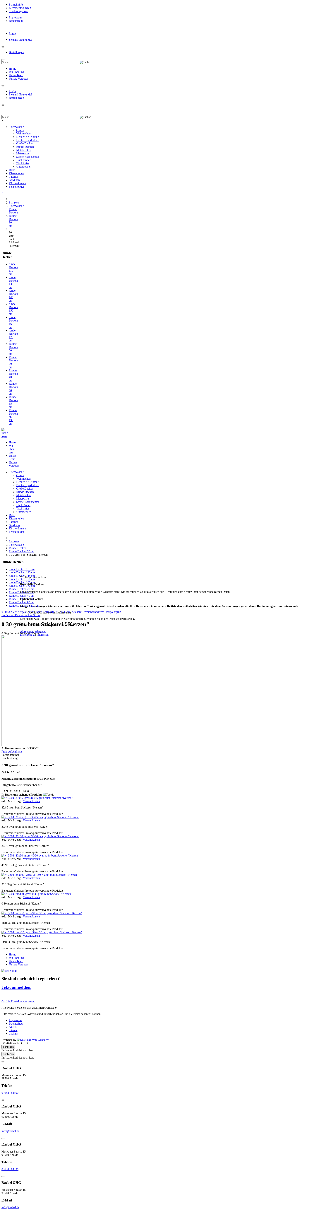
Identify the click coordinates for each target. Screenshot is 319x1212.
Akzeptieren (27, 631)
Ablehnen (40, 631)
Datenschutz (27, 634)
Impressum (43, 634)
